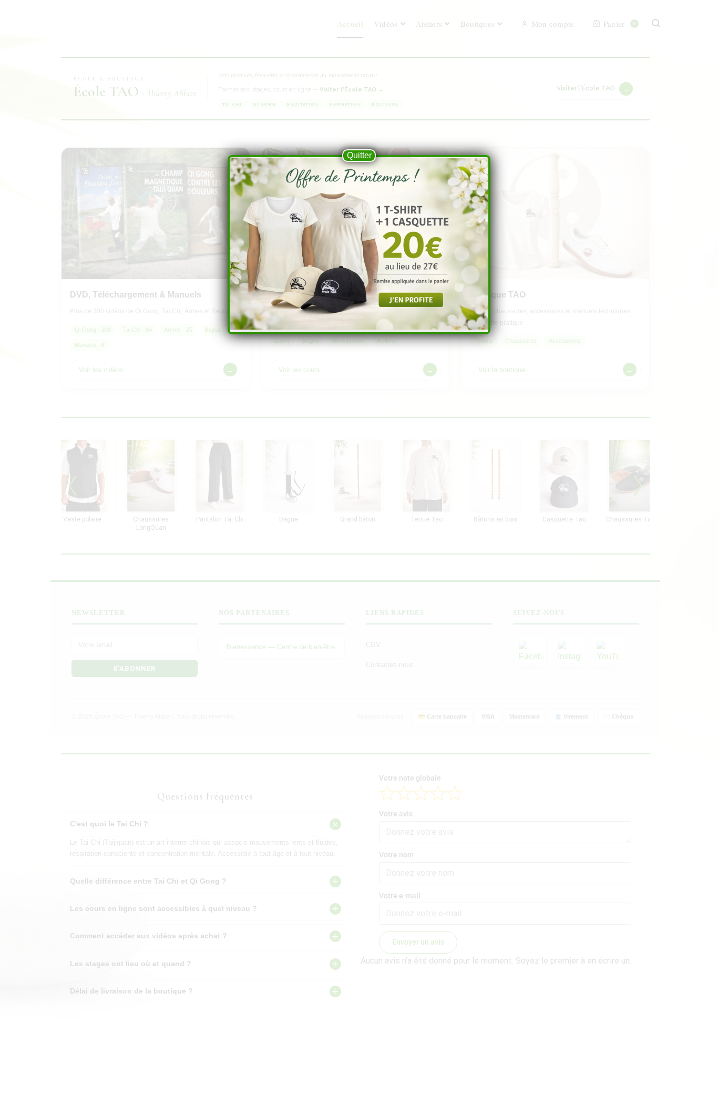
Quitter (359, 155)
